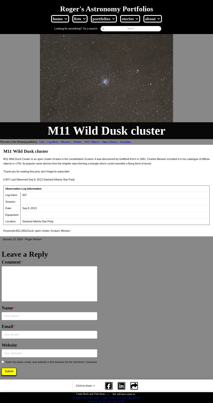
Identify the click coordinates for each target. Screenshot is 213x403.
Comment (12, 262)
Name (9, 307)
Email (9, 326)
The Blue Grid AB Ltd (113, 401)
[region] (43, 378)
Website (9, 345)
